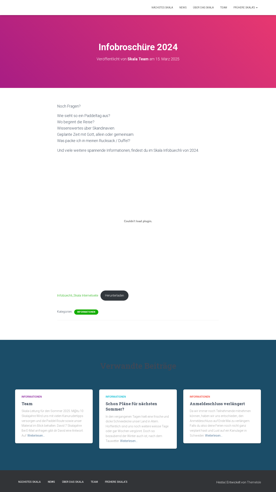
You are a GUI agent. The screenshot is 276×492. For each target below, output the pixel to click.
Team (223, 7)
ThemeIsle (254, 482)
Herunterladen (114, 295)
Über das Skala (203, 7)
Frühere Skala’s (245, 7)
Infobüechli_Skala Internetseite (77, 295)
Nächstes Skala (162, 7)
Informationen (86, 312)
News (183, 7)
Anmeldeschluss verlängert (217, 403)
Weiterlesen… (36, 435)
